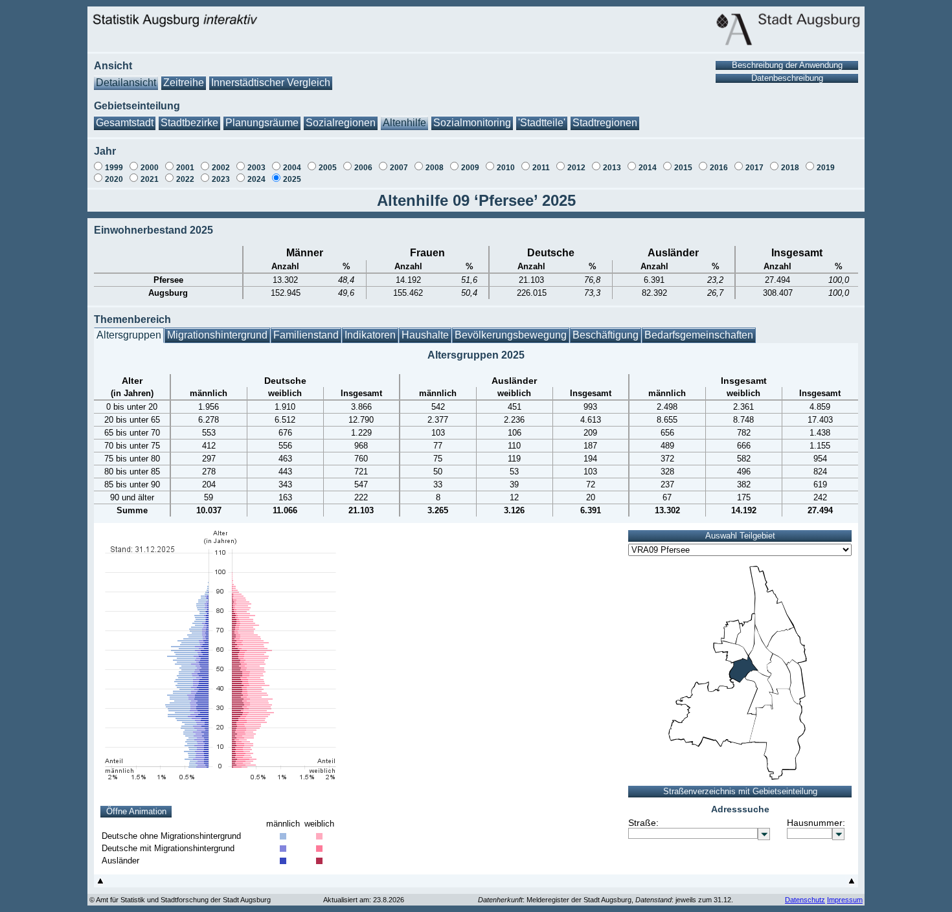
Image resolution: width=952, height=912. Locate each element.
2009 (470, 167)
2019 (826, 167)
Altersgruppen (128, 334)
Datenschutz (805, 900)
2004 (292, 167)
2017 (754, 167)
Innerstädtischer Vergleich (270, 82)
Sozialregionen (341, 122)
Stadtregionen (604, 122)
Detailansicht (126, 82)
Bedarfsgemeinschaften (698, 334)
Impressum (845, 900)
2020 (114, 179)
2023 (221, 179)
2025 (292, 179)
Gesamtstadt (124, 122)
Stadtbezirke (189, 122)
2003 (256, 167)
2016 (719, 167)
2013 (612, 167)
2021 (150, 179)
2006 (363, 167)
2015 (683, 167)
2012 (576, 167)
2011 (541, 167)
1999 (114, 167)
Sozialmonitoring (472, 122)
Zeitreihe (183, 82)
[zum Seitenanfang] (100, 883)
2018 (790, 167)
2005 (328, 167)
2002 (221, 167)
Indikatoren (370, 334)
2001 (185, 167)
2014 (648, 167)
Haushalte (425, 334)
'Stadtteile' (541, 122)
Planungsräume (262, 122)
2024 (256, 179)
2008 (434, 167)
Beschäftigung (605, 334)
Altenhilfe (404, 122)
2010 (506, 167)
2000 (150, 167)
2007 (399, 167)
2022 (185, 179)
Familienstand (306, 334)
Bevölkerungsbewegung (511, 334)
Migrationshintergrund (217, 334)
